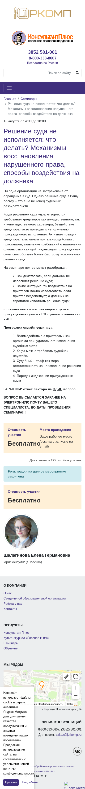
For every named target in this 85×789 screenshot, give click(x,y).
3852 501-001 (42, 52)
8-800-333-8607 (42, 58)
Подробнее (30, 782)
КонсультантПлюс (17, 632)
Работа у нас (13, 603)
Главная (10, 99)
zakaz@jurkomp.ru (68, 734)
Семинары (29, 99)
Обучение (10, 648)
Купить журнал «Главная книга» (26, 638)
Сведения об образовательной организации (35, 598)
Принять (11, 782)
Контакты (10, 609)
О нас (8, 593)
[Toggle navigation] (9, 88)
